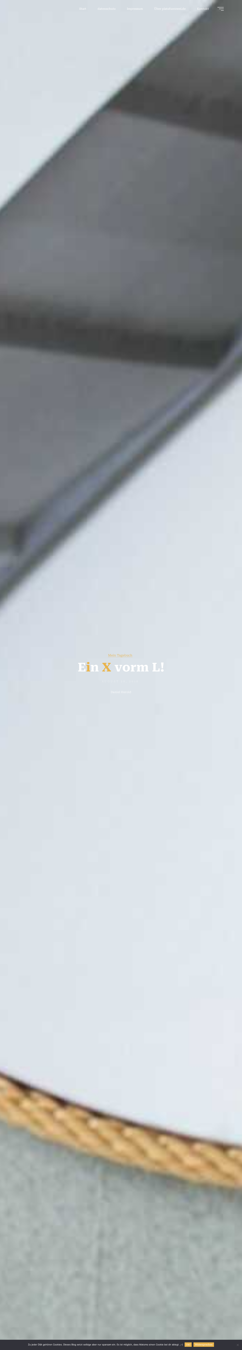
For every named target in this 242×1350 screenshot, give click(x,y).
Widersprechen (204, 1344)
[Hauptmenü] (220, 9)
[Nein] (237, 1345)
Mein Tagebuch (120, 655)
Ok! (188, 1344)
